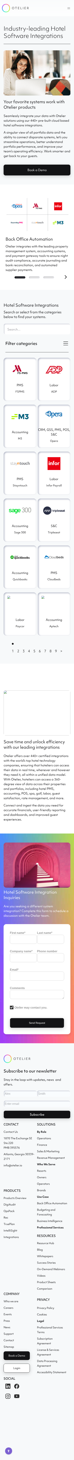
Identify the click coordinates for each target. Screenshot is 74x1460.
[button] (69, 8)
